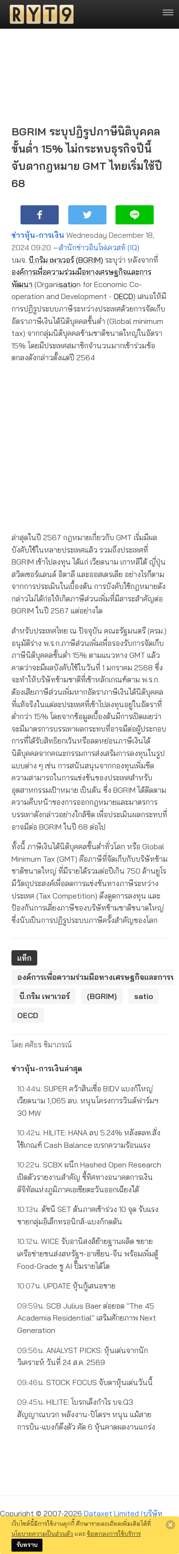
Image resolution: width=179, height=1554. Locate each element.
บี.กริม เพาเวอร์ (51, 260)
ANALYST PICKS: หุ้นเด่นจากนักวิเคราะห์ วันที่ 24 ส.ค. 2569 (82, 1356)
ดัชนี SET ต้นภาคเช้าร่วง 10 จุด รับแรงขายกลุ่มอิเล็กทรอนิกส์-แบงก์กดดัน (87, 1215)
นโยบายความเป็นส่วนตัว (42, 1533)
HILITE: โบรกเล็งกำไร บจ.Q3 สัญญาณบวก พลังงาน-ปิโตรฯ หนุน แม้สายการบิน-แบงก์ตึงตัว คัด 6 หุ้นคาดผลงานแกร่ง (86, 1414)
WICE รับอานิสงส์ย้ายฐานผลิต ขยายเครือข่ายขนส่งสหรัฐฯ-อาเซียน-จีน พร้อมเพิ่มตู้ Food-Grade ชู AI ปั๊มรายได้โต (87, 1253)
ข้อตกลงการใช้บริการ (114, 1533)
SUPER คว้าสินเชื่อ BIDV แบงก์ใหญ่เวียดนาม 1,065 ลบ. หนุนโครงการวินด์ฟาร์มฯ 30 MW (87, 1101)
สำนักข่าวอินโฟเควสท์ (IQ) (99, 247)
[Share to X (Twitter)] (87, 214)
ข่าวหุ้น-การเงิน (37, 235)
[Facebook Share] (40, 214)
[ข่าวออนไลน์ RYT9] (38, 14)
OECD (123, 296)
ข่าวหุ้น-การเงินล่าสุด (46, 1068)
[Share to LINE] (135, 214)
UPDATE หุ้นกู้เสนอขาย (66, 1285)
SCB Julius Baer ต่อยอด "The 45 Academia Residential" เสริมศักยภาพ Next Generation (86, 1318)
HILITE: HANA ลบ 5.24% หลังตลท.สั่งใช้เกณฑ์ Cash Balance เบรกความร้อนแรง (88, 1139)
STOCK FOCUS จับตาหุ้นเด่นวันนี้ (85, 1382)
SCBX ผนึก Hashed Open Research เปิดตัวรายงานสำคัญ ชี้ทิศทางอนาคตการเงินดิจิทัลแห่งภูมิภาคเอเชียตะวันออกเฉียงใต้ (89, 1177)
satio (67, 284)
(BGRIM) (89, 260)
